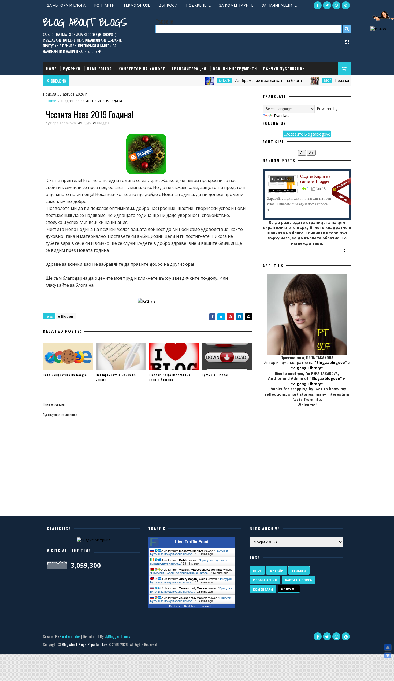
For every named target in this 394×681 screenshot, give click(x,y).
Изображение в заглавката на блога (255, 80)
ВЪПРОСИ (168, 5)
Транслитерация (189, 68)
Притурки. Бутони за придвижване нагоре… (189, 552)
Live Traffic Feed (192, 542)
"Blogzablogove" (330, 362)
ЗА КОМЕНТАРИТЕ (236, 5)
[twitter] (327, 5)
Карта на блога (281, 179)
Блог (314, 80)
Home (51, 68)
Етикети (299, 571)
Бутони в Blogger (215, 375)
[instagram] (336, 5)
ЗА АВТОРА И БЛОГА (66, 5)
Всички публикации (284, 68)
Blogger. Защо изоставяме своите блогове (170, 377)
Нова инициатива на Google (65, 375)
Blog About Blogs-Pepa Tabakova (85, 644)
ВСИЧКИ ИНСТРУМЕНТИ (235, 68)
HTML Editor (99, 68)
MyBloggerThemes (117, 636)
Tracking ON (206, 605)
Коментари (263, 589)
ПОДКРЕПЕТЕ (198, 5)
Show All (288, 588)
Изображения (265, 580)
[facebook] (318, 5)
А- (302, 153)
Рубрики (71, 68)
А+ (311, 153)
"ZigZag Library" (307, 367)
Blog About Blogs (85, 22)
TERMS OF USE (136, 5)
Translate (281, 115)
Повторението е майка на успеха (116, 377)
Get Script (175, 605)
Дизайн (212, 80)
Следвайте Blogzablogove (307, 134)
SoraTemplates (70, 636)
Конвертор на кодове (141, 68)
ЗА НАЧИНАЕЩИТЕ (279, 5)
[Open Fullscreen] (347, 41)
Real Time (190, 605)
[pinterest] (346, 5)
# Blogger (65, 316)
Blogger (67, 101)
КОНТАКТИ (104, 5)
